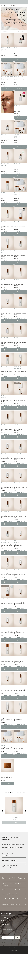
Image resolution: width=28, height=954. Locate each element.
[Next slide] (26, 1)
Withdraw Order (4, 920)
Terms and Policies (14, 950)
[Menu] (1, 5)
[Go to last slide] (2, 811)
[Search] (4, 5)
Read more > (23, 27)
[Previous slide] (1, 1)
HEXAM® (14, 816)
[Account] (23, 5)
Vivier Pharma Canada (16, 947)
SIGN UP (17, 937)
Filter (5, 31)
